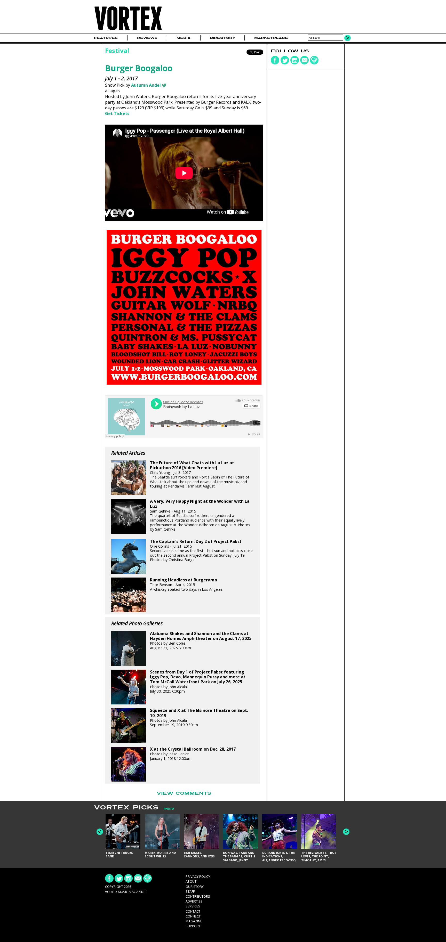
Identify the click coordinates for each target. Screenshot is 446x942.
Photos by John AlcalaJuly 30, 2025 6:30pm (197, 682)
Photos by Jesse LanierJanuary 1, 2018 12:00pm (193, 754)
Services (193, 906)
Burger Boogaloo (138, 68)
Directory (222, 38)
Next (346, 832)
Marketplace (271, 38)
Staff (190, 891)
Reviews (147, 38)
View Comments (184, 793)
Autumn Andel (146, 85)
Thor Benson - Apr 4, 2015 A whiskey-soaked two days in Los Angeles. (186, 585)
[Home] (128, 30)
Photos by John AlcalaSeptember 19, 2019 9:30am (199, 717)
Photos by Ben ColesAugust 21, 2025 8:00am (200, 640)
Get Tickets (117, 113)
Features (106, 38)
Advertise (194, 901)
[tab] (166, 808)
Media (183, 38)
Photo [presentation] (169, 808)
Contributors (198, 896)
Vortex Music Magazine (125, 891)
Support (193, 926)
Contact (193, 911)
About (191, 881)
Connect (193, 916)
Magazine (194, 921)
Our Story (195, 886)
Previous (100, 832)
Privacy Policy (198, 876)
